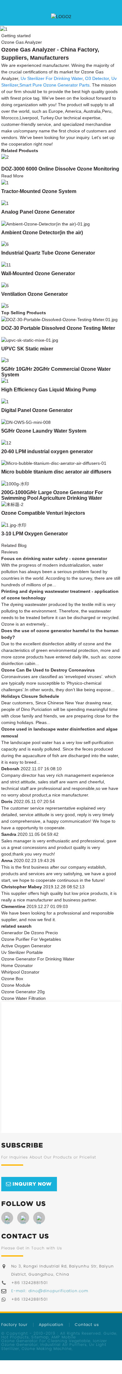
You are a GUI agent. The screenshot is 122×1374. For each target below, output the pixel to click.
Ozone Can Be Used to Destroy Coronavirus (48, 669)
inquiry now (32, 1184)
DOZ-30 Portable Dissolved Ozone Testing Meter (58, 328)
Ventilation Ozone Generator (34, 294)
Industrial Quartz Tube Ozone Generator (48, 252)
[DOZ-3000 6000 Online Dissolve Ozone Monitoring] (5, 157)
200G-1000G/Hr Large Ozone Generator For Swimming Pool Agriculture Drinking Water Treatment (52, 498)
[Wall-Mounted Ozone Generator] (6, 264)
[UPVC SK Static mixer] (29, 339)
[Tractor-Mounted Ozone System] (5, 182)
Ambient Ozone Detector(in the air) (42, 232)
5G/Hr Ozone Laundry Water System (43, 431)
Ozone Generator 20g (23, 991)
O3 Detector (97, 78)
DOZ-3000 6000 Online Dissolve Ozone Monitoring (60, 168)
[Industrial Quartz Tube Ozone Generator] (5, 244)
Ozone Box (12, 978)
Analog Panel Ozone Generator (38, 212)
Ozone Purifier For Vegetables (31, 939)
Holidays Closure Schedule (30, 696)
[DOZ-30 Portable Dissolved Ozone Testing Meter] (59, 319)
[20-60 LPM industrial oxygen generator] (6, 442)
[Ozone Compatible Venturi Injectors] (12, 504)
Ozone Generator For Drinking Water (37, 958)
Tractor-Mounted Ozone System (38, 191)
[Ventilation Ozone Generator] (5, 285)
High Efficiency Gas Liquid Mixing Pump (48, 389)
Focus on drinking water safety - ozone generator (54, 558)
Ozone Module (15, 985)
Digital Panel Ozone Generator (37, 410)
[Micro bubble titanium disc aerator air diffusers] (53, 463)
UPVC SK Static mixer (27, 348)
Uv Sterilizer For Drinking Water (52, 78)
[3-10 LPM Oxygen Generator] (13, 524)
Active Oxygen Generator (26, 945)
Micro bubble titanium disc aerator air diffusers (56, 471)
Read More (12, 175)
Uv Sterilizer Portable (22, 952)
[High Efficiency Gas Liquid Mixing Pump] (5, 380)
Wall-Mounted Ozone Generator (38, 273)
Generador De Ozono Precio (29, 932)
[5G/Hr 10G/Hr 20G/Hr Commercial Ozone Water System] (5, 360)
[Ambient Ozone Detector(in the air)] (45, 223)
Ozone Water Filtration (23, 998)
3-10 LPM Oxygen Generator (34, 533)
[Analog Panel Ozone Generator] (5, 203)
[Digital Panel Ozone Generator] (5, 401)
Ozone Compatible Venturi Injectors (43, 513)
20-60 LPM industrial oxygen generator (47, 451)
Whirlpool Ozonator (20, 972)
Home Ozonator (17, 965)
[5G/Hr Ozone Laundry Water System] (26, 421)
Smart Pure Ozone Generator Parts (54, 84)
